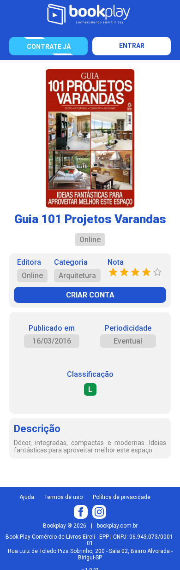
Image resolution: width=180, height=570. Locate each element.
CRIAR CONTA (90, 295)
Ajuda (26, 497)
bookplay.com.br (117, 525)
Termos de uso (63, 497)
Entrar (131, 45)
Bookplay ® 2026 (64, 525)
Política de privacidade (121, 497)
